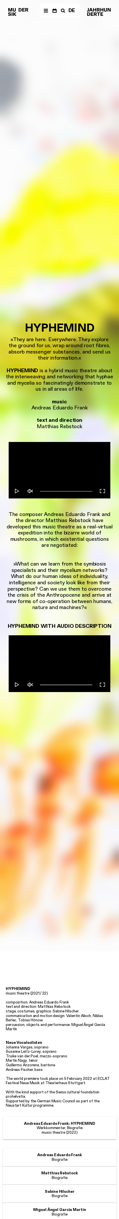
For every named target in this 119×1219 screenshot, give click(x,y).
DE (71, 10)
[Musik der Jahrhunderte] (18, 12)
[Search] (62, 10)
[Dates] (54, 10)
